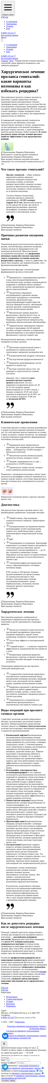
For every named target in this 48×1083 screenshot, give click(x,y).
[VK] (5, 1036)
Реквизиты (11, 1006)
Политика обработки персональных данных (26, 1026)
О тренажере (11, 21)
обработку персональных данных (26, 1073)
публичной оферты (27, 1071)
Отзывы (9, 26)
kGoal (43, 972)
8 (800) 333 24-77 (8, 1017)
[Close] (4, 1044)
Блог (8, 28)
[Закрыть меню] (2, 40)
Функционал (11, 997)
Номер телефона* (8, 1063)
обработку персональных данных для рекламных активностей (23, 1077)
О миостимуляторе (14, 999)
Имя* (3, 1060)
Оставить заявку (8, 1081)
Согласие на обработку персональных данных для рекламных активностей (26, 1036)
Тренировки (11, 24)
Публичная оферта (37, 1028)
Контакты (10, 1004)
